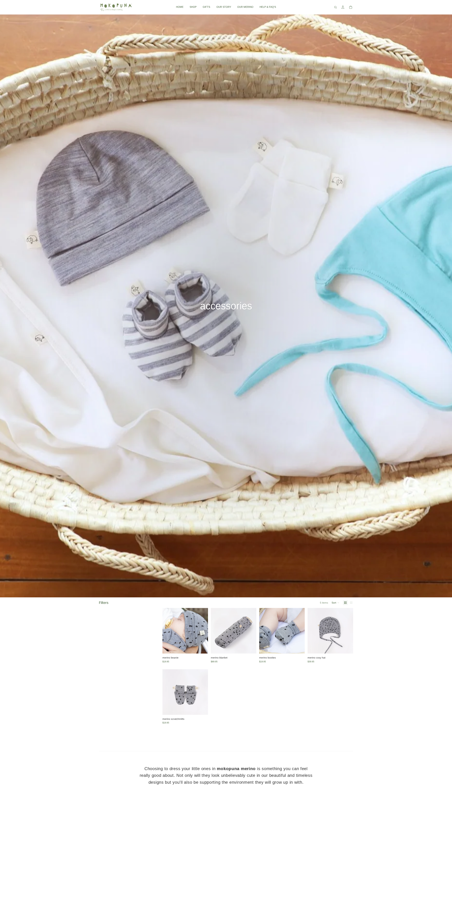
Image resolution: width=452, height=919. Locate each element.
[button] (335, 603)
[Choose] (202, 648)
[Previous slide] (167, 631)
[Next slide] (202, 631)
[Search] (335, 7)
